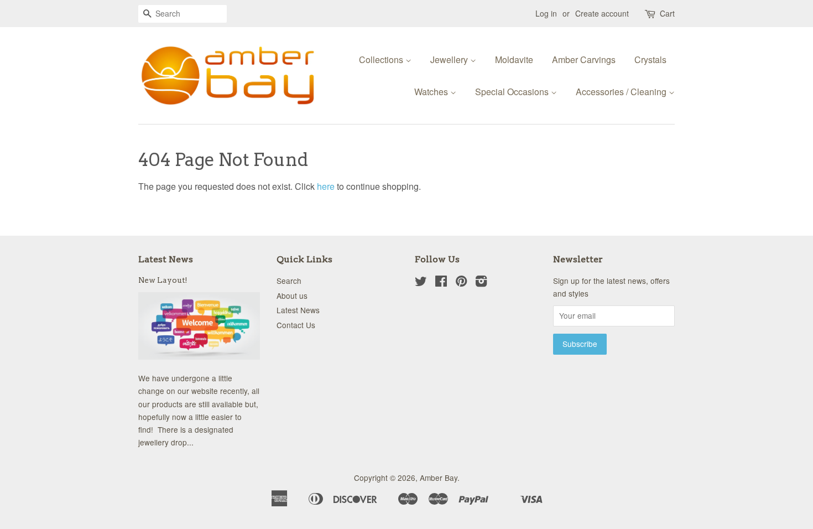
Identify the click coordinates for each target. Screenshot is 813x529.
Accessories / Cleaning (622, 91)
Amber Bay (438, 477)
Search (289, 280)
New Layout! (162, 280)
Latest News (165, 259)
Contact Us (296, 324)
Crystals (650, 59)
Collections (382, 59)
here (326, 186)
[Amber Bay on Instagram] (481, 282)
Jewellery (450, 59)
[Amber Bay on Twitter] (421, 282)
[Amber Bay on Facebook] (441, 282)
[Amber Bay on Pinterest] (461, 282)
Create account (602, 13)
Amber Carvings (584, 59)
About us (292, 295)
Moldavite (514, 59)
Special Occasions (513, 91)
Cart (667, 13)
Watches (432, 91)
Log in (546, 13)
